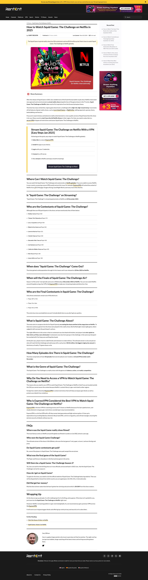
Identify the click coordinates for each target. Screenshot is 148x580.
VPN (26, 17)
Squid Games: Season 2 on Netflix (37, 524)
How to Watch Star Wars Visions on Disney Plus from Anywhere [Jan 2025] (110, 62)
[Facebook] (104, 555)
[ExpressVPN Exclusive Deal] (114, 9)
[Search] (125, 17)
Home (7, 17)
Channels (13, 17)
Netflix (55, 35)
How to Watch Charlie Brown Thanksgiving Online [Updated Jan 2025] (111, 38)
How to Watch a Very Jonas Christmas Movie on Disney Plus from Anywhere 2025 (110, 54)
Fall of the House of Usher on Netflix (38, 520)
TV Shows (43, 17)
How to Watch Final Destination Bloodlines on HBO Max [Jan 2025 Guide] (110, 46)
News (56, 17)
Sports (31, 17)
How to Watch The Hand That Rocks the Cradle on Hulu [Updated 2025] (111, 30)
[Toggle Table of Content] (35, 94)
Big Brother (70, 110)
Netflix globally (71, 183)
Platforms (20, 17)
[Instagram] (108, 555)
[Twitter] (43, 545)
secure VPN (30, 120)
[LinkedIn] (116, 555)
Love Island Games (59, 110)
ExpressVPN (49, 140)
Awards (50, 17)
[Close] (145, 2)
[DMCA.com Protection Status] (117, 576)
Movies (37, 17)
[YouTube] (119, 555)
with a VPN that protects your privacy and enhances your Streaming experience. (74, 2)
